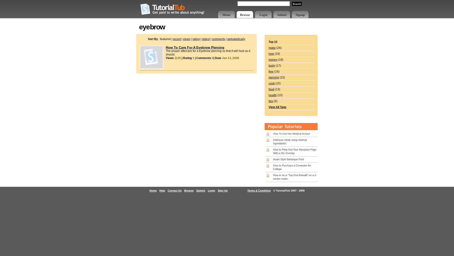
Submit (282, 15)
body (272, 65)
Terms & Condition (259, 190)
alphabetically (236, 39)
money (273, 59)
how (271, 53)
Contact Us (175, 190)
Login (263, 15)
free (271, 71)
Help (162, 190)
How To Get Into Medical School (291, 133)
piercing (274, 77)
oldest (206, 39)
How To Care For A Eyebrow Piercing (195, 47)
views (186, 39)
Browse (245, 15)
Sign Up (223, 190)
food (271, 89)
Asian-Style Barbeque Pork (288, 159)
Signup (300, 15)
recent (177, 39)
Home (227, 15)
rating (196, 39)
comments (218, 39)
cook (272, 83)
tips (271, 101)
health (273, 95)
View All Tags (277, 107)
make (272, 48)
